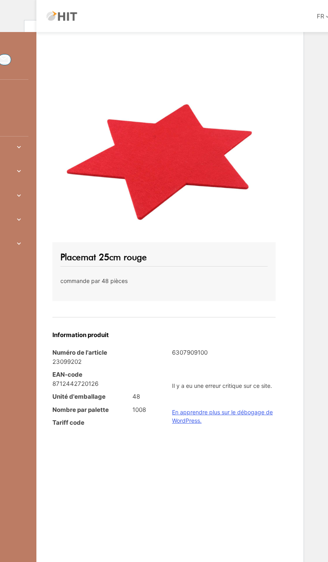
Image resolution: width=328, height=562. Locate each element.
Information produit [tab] (80, 335)
